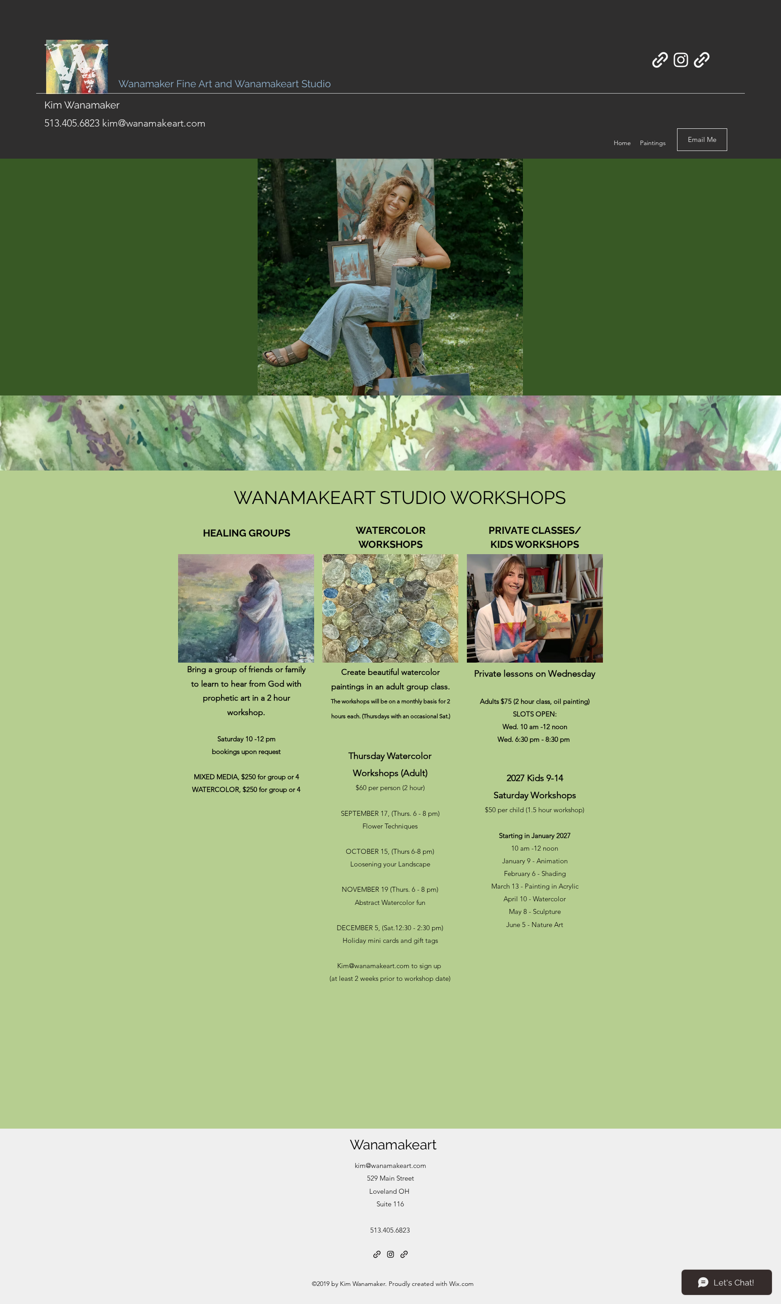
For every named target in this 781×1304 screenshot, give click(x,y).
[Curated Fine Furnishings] (660, 60)
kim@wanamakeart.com (154, 123)
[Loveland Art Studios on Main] (701, 60)
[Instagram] (681, 60)
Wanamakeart (393, 1145)
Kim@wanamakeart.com (373, 965)
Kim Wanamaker (83, 105)
